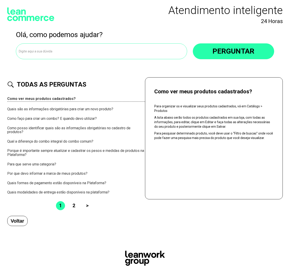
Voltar (17, 221)
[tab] (76, 99)
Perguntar (233, 51)
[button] (76, 99)
